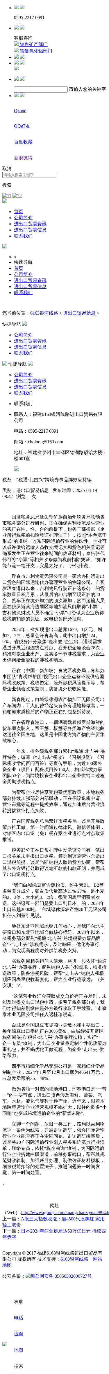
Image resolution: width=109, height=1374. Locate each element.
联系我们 (23, 235)
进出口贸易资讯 (30, 223)
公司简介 (23, 217)
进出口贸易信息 (30, 229)
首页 (18, 211)
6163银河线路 (44, 313)
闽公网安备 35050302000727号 (61, 1276)
